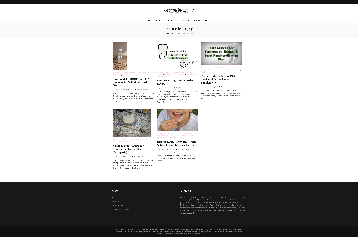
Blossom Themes (179, 234)
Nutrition (161, 138)
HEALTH (160, 74)
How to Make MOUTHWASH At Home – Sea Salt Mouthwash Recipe (131, 82)
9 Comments (138, 156)
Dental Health (135, 73)
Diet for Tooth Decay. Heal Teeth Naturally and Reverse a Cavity (176, 143)
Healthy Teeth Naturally (174, 74)
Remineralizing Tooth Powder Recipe (175, 82)
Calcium (161, 72)
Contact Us (117, 201)
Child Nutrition (222, 68)
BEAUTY (116, 139)
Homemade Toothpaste (218, 70)
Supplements (172, 138)
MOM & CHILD (169, 20)
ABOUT (207, 20)
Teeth (124, 75)
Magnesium (235, 70)
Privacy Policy (118, 205)
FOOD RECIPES (153, 20)
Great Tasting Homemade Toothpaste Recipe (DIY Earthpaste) (128, 149)
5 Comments (225, 87)
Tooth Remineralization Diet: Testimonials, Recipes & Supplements (218, 79)
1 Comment (184, 88)
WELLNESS (196, 20)
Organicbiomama (179, 10)
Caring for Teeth (120, 73)
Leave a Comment (143, 90)
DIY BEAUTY (183, 20)
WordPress (197, 234)
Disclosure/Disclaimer (120, 209)
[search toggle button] (243, 1)
